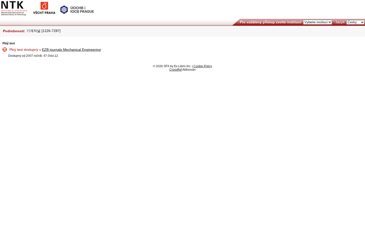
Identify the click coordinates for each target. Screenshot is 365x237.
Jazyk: (340, 22)
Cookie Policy (202, 66)
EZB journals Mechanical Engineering (71, 50)
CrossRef (175, 69)
